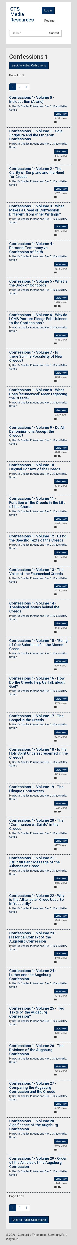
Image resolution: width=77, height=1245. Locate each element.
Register (50, 20)
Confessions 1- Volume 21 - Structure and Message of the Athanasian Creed (34, 862)
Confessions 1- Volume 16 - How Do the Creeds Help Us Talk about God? (37, 682)
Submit (54, 33)
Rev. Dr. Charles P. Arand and (28, 106)
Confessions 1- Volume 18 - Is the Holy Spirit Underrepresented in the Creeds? (38, 753)
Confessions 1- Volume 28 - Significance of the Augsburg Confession (33, 1125)
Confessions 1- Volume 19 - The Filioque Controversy (36, 789)
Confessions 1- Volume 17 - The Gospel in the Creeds (36, 718)
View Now (61, 113)
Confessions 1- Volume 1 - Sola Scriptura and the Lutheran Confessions (35, 135)
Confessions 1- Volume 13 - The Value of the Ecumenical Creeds (36, 571)
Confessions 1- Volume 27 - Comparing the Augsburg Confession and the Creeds (32, 1087)
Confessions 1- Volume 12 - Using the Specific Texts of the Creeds (37, 538)
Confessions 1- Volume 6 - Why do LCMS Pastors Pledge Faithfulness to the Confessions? (38, 319)
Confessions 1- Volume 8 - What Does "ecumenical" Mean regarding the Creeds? (38, 394)
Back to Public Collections (29, 65)
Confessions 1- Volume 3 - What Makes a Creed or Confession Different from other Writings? (36, 210)
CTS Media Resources (22, 14)
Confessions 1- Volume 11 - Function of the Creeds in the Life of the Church (37, 502)
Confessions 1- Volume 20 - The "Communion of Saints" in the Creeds (36, 824)
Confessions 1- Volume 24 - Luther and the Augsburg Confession (32, 975)
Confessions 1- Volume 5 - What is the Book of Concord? (38, 283)
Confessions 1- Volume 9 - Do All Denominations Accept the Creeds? (36, 431)
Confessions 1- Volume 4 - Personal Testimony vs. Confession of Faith (31, 248)
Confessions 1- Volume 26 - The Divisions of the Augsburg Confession (36, 1050)
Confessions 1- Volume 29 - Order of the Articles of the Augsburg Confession (38, 1162)
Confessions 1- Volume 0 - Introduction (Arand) (31, 99)
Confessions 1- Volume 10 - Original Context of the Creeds (34, 467)
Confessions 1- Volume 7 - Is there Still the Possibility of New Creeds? (35, 356)
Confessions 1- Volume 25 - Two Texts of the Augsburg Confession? (36, 1012)
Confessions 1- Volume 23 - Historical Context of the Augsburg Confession (32, 937)
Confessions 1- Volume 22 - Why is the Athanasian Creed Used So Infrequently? (36, 899)
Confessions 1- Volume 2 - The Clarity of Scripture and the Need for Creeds (36, 172)
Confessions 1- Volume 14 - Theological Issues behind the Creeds (34, 607)
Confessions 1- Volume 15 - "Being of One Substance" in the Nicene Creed (38, 644)
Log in (48, 10)
